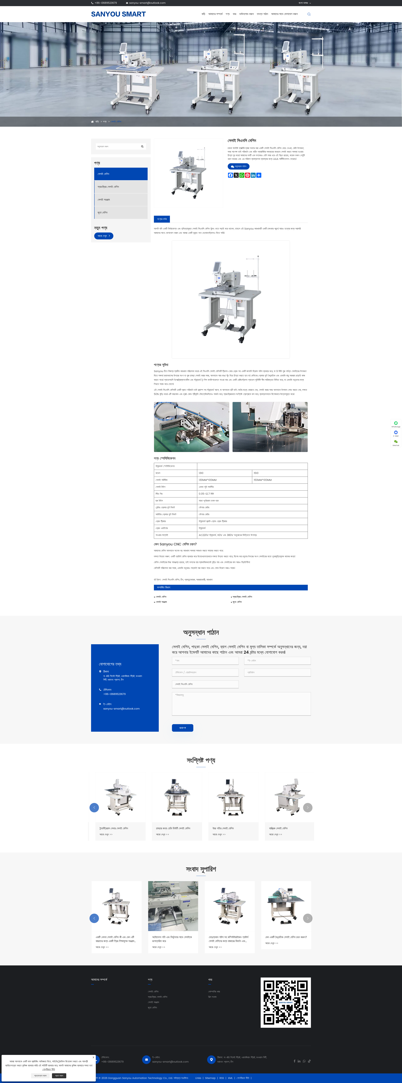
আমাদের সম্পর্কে (215, 14)
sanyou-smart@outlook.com (147, 3)
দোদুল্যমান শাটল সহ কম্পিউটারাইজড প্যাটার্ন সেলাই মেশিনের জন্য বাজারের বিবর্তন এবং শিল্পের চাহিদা (228, 939)
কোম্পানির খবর (214, 992)
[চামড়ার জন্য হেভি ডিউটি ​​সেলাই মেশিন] (173, 797)
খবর (234, 14)
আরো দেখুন (103, 236)
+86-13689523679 (106, 3)
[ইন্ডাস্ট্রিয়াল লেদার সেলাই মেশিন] (116, 797)
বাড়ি (203, 14)
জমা (182, 728)
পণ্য (228, 14)
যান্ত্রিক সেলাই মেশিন (274, 828)
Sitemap (210, 1078)
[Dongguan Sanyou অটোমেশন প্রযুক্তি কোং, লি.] (118, 14)
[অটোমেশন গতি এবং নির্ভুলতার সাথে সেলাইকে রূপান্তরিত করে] (173, 906)
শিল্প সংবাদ (212, 997)
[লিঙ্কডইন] (299, 1060)
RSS (222, 1078)
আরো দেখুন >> (101, 834)
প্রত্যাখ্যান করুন (40, 1076)
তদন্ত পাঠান (262, 14)
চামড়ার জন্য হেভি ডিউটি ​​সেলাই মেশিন (169, 828)
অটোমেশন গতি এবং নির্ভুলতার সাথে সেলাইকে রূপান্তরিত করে (171, 939)
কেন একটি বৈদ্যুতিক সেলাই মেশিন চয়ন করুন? (286, 937)
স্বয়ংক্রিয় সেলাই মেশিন (108, 187)
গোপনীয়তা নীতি (243, 1078)
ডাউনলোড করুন (246, 14)
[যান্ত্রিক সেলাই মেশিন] (286, 797)
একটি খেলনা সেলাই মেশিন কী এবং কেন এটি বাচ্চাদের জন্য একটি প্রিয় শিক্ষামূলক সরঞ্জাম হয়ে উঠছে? (114, 939)
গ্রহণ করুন (59, 1076)
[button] (94, 807)
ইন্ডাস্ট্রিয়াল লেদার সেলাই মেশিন (109, 828)
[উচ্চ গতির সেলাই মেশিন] (229, 797)
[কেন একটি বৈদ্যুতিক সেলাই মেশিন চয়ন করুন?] (286, 906)
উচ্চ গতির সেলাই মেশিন (218, 828)
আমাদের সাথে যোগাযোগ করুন (284, 14)
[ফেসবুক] (294, 1060)
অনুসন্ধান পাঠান (240, 166)
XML (230, 1078)
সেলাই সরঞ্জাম (104, 200)
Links (198, 1078)
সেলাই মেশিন (116, 122)
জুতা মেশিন (102, 213)
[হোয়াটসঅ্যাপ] (304, 1060)
